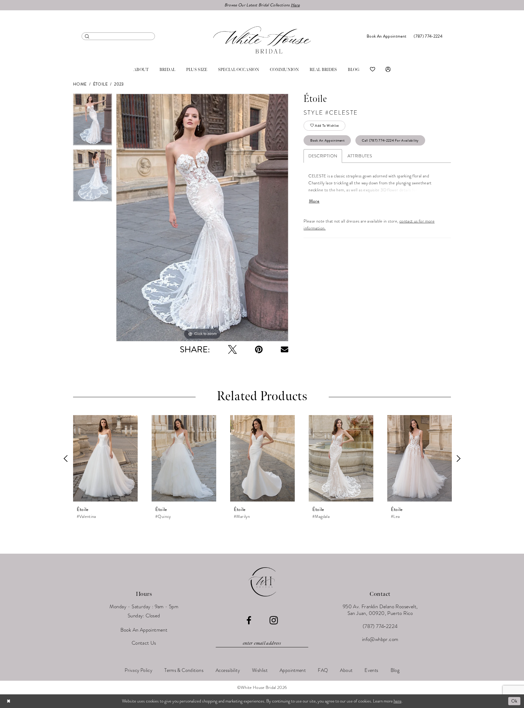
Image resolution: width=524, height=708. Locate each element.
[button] (388, 70)
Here (295, 5)
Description (322, 156)
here (397, 701)
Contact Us (144, 642)
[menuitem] (118, 36)
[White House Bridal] (262, 40)
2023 (119, 84)
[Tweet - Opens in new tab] (232, 349)
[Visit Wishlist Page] (372, 70)
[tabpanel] (92, 122)
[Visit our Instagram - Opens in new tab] (274, 620)
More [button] (314, 201)
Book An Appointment (327, 140)
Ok (514, 701)
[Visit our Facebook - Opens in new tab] (248, 620)
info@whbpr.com (380, 639)
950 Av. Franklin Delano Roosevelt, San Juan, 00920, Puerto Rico (380, 610)
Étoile (100, 84)
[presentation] (105, 458)
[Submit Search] (87, 36)
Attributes (360, 156)
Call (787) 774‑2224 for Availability (390, 140)
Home (80, 84)
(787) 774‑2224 (380, 626)
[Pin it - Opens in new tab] (259, 349)
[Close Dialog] (9, 701)
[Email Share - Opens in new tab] (284, 349)
